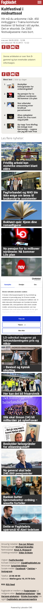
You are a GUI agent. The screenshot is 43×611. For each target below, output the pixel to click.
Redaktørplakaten (25, 593)
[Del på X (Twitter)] (8, 47)
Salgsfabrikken (19, 565)
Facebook (21, 568)
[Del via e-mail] (13, 47)
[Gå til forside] (8, 2)
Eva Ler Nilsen (26, 544)
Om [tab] (35, 284)
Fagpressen (30, 590)
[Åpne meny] (39, 2)
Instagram (6, 571)
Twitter (31, 568)
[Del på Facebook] (4, 47)
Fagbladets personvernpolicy (22, 599)
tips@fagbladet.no (30, 562)
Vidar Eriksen (26, 552)
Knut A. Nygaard (22, 549)
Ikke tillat (21, 330)
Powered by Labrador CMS (21, 607)
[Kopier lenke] (17, 47)
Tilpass (20, 325)
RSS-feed (10, 584)
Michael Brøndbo (24, 546)
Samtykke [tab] (7, 284)
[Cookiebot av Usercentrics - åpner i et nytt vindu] (32, 279)
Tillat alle (21, 319)
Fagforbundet (16, 559)
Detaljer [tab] (21, 284)
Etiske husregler (29, 596)
